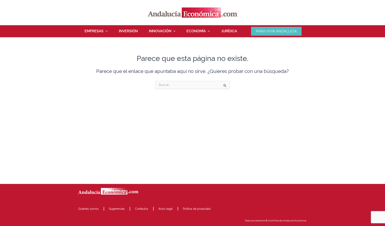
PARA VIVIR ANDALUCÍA (276, 31)
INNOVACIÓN (160, 31)
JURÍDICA (229, 31)
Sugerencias (117, 208)
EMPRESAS (94, 31)
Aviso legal (165, 208)
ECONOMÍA (196, 31)
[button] (105, 31)
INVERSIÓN (128, 31)
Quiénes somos (88, 208)
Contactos (141, 208)
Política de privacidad (197, 208)
